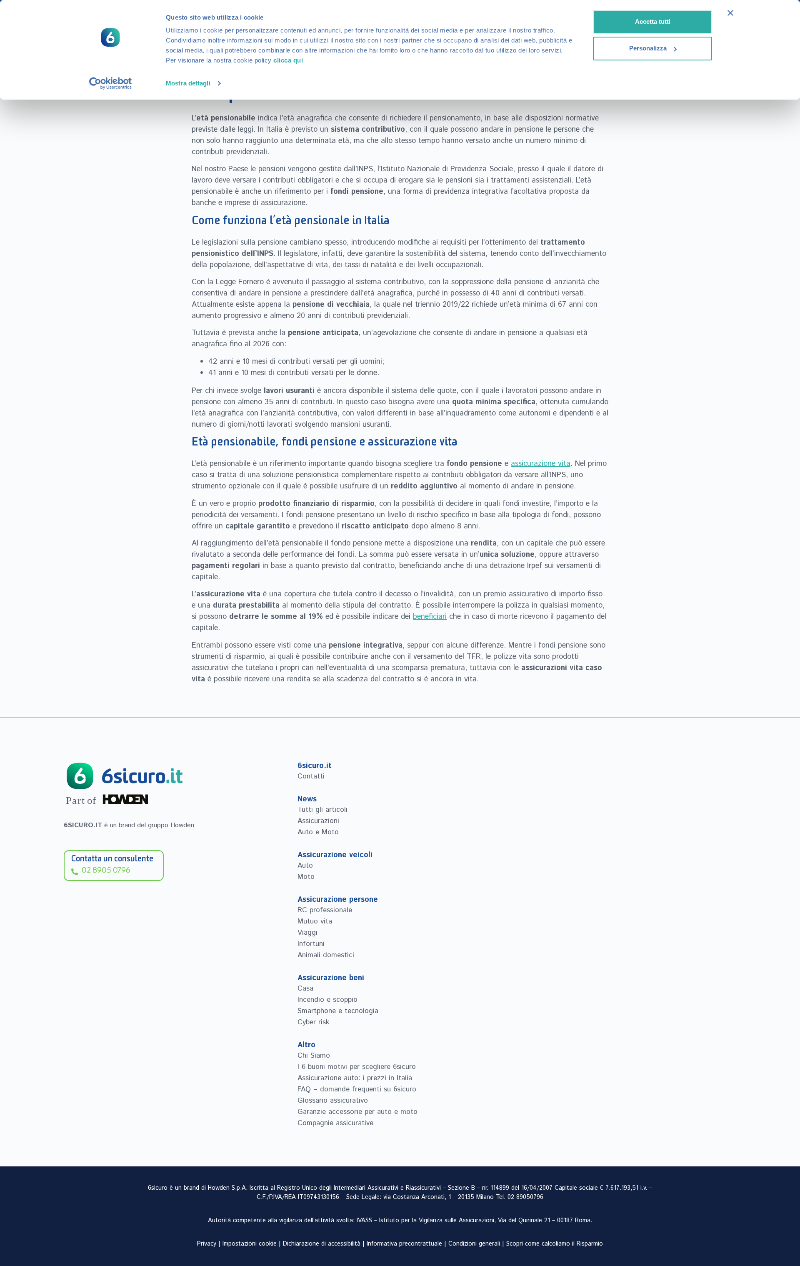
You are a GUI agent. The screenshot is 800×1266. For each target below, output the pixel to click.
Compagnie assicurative (335, 1123)
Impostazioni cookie (249, 1244)
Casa (305, 988)
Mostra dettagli (188, 83)
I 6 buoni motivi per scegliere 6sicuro (357, 1067)
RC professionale (325, 910)
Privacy (206, 1244)
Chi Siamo (314, 1056)
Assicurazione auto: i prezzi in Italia (355, 1078)
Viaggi (308, 933)
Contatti (311, 776)
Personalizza (648, 48)
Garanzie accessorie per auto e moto (358, 1112)
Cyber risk (313, 1022)
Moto (306, 877)
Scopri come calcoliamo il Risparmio (554, 1244)
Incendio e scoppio (328, 1000)
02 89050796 (525, 1197)
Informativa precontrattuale (404, 1244)
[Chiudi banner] (730, 13)
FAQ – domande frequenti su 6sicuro (357, 1089)
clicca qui (288, 60)
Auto (305, 866)
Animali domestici (326, 955)
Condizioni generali (474, 1244)
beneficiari (430, 616)
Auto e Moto (318, 832)
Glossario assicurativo (333, 1101)
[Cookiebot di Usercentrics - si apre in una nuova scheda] (110, 83)
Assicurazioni (318, 821)
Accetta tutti (652, 21)
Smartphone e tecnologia (338, 1011)
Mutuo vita (315, 921)
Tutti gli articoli (323, 810)
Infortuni (311, 944)
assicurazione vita (540, 463)
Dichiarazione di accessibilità (321, 1244)
